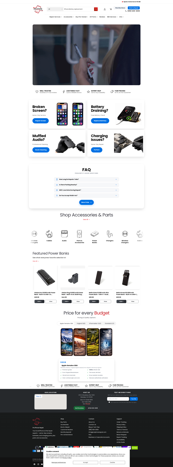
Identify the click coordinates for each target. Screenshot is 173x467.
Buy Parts (64, 422)
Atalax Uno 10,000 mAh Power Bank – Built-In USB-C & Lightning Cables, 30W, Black (44, 293)
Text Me (133, 399)
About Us (92, 422)
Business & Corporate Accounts (99, 437)
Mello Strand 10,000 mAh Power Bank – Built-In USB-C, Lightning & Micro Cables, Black (126, 293)
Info (120, 17)
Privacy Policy (66, 458)
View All (85, 219)
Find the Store (120, 8)
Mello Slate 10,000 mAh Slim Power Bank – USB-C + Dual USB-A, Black (99, 293)
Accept (85, 462)
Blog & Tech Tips (94, 427)
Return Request (122, 435)
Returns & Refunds (123, 432)
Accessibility (121, 440)
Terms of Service (122, 430)
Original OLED (81, 323)
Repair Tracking (122, 437)
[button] (111, 9)
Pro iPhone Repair (41, 459)
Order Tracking (121, 422)
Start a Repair (133, 8)
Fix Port (96, 150)
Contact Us (92, 424)
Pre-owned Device (67, 435)
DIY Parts (93, 17)
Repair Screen (40, 121)
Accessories (68, 17)
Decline (112, 462)
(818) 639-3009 (93, 408)
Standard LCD (109, 323)
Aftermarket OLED (95, 323)
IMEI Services (111, 17)
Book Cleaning (41, 150)
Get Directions (79, 408)
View (50, 301)
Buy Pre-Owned (81, 17)
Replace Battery (100, 121)
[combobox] (81, 9)
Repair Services (55, 17)
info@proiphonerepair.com (97, 432)
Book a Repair (65, 427)
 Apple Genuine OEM (66, 323)
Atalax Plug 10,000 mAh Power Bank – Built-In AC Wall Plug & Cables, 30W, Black (72, 293)
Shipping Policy (121, 427)
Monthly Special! (66, 432)
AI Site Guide (121, 442)
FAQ (90, 435)
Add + (39, 301)
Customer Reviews (67, 430)
